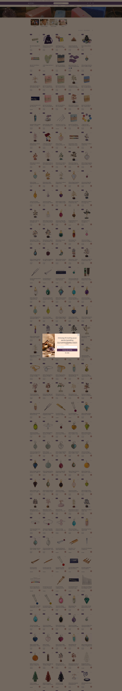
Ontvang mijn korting (67, 349)
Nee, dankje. (67, 352)
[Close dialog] (78, 335)
